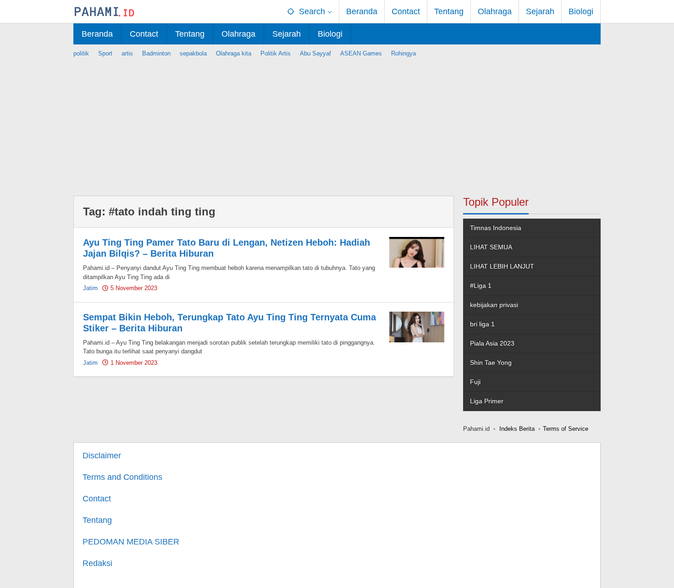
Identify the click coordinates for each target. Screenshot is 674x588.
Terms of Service (565, 428)
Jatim (90, 288)
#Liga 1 (481, 285)
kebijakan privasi (494, 304)
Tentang (97, 520)
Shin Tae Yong (491, 362)
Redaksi (97, 563)
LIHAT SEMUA (491, 247)
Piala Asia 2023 (492, 343)
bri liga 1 (482, 324)
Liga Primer (486, 401)
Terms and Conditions (122, 477)
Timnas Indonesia (495, 227)
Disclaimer (102, 455)
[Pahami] (104, 11)
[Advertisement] (337, 122)
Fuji (475, 381)
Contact (97, 498)
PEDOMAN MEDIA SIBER (131, 541)
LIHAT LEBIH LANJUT (502, 266)
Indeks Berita (517, 428)
